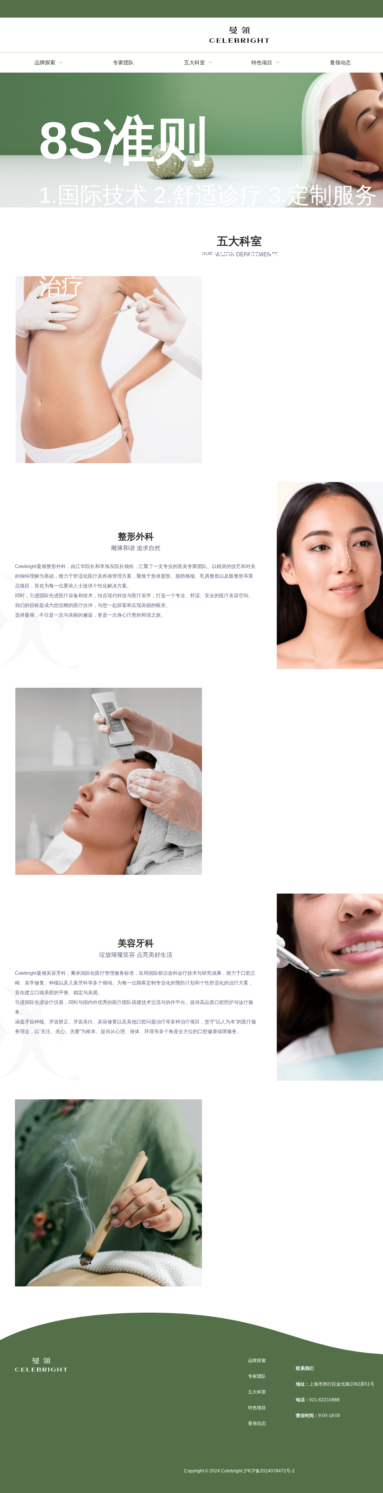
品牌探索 (257, 1360)
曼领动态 (257, 1423)
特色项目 (257, 1407)
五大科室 (257, 1392)
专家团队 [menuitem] (123, 62)
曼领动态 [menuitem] (340, 62)
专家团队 (257, 1376)
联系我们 (305, 1368)
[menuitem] (48, 62)
